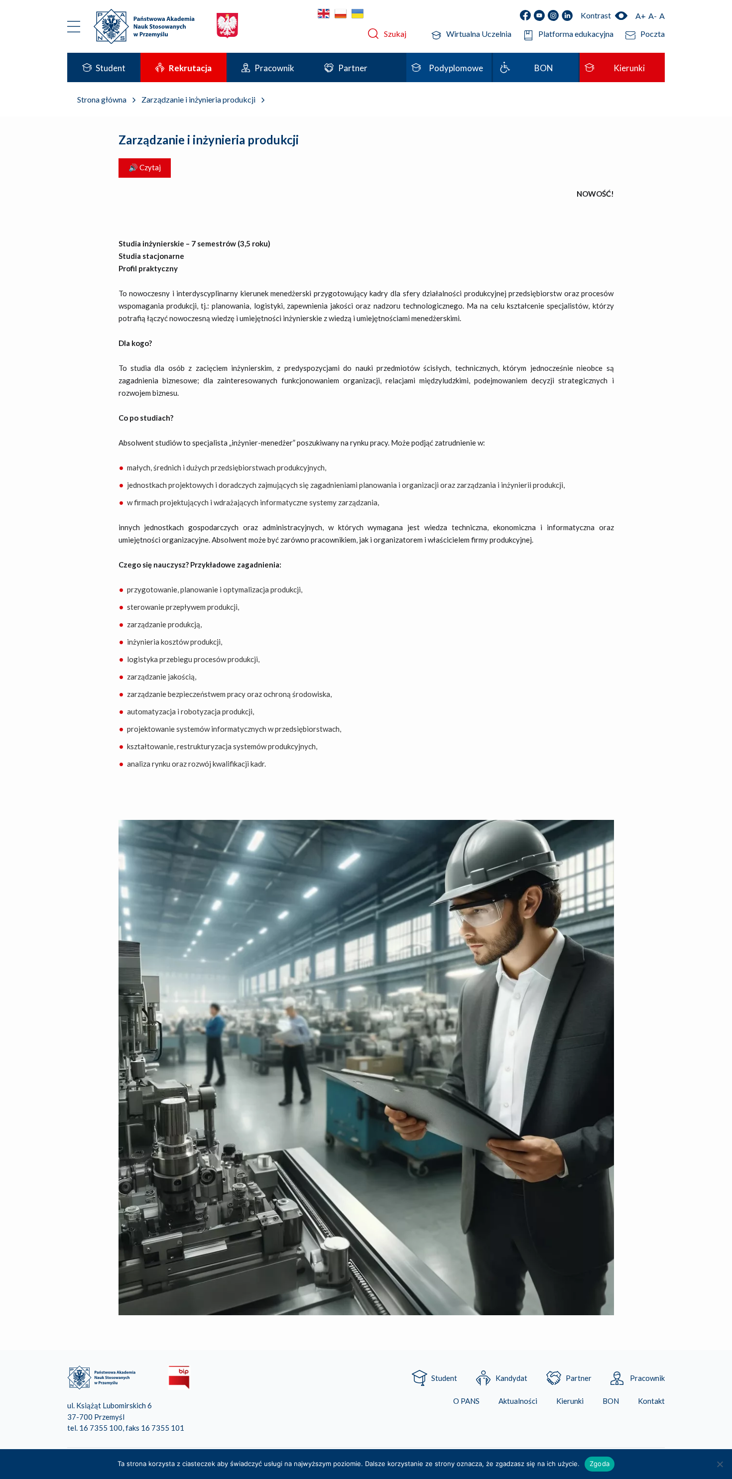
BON (611, 1401)
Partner (579, 1377)
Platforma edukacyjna (575, 33)
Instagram (553, 15)
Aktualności (517, 1401)
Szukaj (395, 33)
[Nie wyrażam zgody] (720, 1464)
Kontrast (596, 15)
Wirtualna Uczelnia (478, 33)
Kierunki (570, 1401)
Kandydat (511, 1377)
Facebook (525, 15)
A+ (640, 15)
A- (652, 15)
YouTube (539, 15)
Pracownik (647, 1377)
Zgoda (600, 1464)
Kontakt (651, 1401)
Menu (74, 26)
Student (444, 1377)
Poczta (652, 33)
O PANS (466, 1401)
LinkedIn (567, 15)
